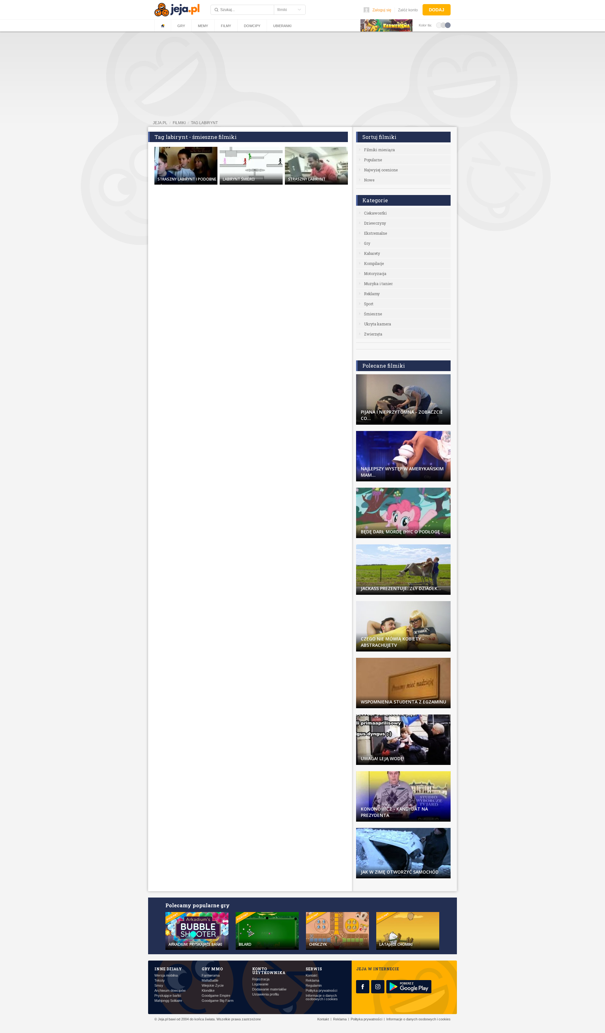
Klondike (208, 990)
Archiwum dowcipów (170, 990)
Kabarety (372, 253)
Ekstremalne (375, 233)
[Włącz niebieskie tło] (448, 25)
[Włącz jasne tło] (439, 25)
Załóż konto (408, 10)
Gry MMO (212, 968)
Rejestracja (260, 979)
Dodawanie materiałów (269, 989)
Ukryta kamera (377, 323)
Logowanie (260, 984)
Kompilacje (374, 263)
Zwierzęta (373, 333)
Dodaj (436, 9)
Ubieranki (282, 26)
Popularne (373, 159)
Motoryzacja (375, 273)
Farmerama (211, 975)
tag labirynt (204, 123)
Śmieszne (373, 313)
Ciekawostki (375, 212)
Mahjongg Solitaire (168, 1000)
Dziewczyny (375, 223)
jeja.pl (160, 123)
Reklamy (372, 293)
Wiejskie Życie (213, 985)
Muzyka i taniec (378, 283)
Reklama (312, 980)
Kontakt (311, 975)
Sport (368, 303)
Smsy (158, 985)
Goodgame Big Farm (217, 1000)
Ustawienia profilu (265, 994)
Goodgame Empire (216, 995)
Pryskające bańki (167, 995)
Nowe (369, 179)
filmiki (179, 123)
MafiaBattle (210, 980)
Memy (203, 26)
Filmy (226, 26)
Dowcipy (252, 26)
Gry (181, 26)
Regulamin (314, 985)
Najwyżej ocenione (381, 169)
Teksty (159, 980)
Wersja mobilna (166, 975)
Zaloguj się (381, 10)
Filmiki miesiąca (379, 149)
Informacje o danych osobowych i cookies (322, 997)
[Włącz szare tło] (443, 25)
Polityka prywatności (321, 990)
